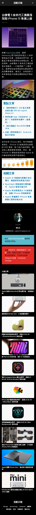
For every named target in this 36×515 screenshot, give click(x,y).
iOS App (5, 506)
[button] (3, 3)
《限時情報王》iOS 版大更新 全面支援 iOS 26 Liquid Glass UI (18, 110)
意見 (14, 509)
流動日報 (18, 2)
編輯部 (29, 506)
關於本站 (27, 509)
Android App (14, 506)
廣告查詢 (8, 509)
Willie (18, 228)
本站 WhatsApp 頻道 (16, 238)
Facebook (22, 258)
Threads (8, 260)
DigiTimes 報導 (13, 52)
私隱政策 (20, 509)
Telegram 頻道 (10, 258)
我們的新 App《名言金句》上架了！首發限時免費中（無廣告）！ (18, 119)
